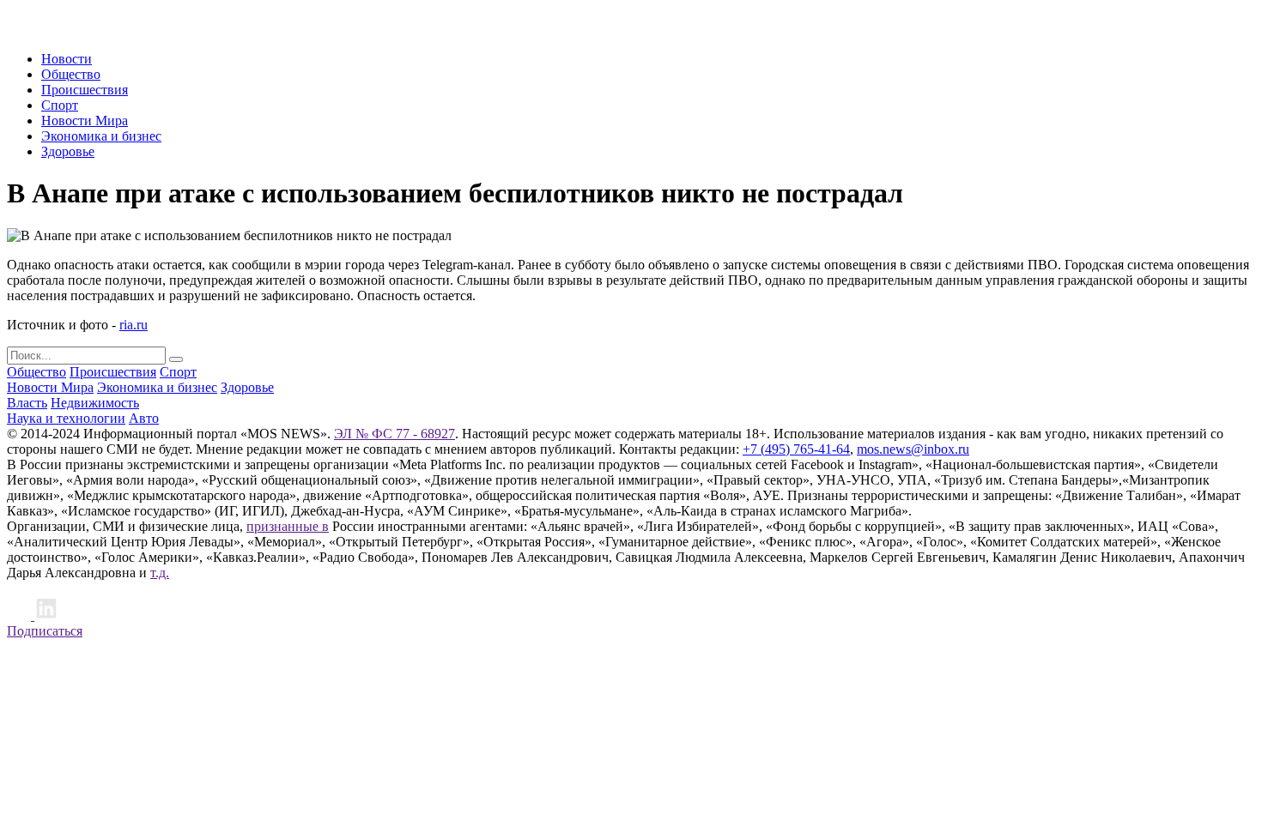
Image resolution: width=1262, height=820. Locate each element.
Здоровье (67, 151)
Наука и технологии (66, 418)
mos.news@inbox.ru (913, 449)
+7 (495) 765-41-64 (796, 449)
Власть (27, 402)
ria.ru (133, 324)
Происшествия (84, 89)
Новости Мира (84, 120)
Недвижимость (95, 402)
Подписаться (44, 631)
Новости (66, 58)
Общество (70, 74)
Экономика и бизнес (101, 136)
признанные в (287, 526)
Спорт (59, 105)
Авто (144, 418)
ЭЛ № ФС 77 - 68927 (394, 433)
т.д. (159, 572)
